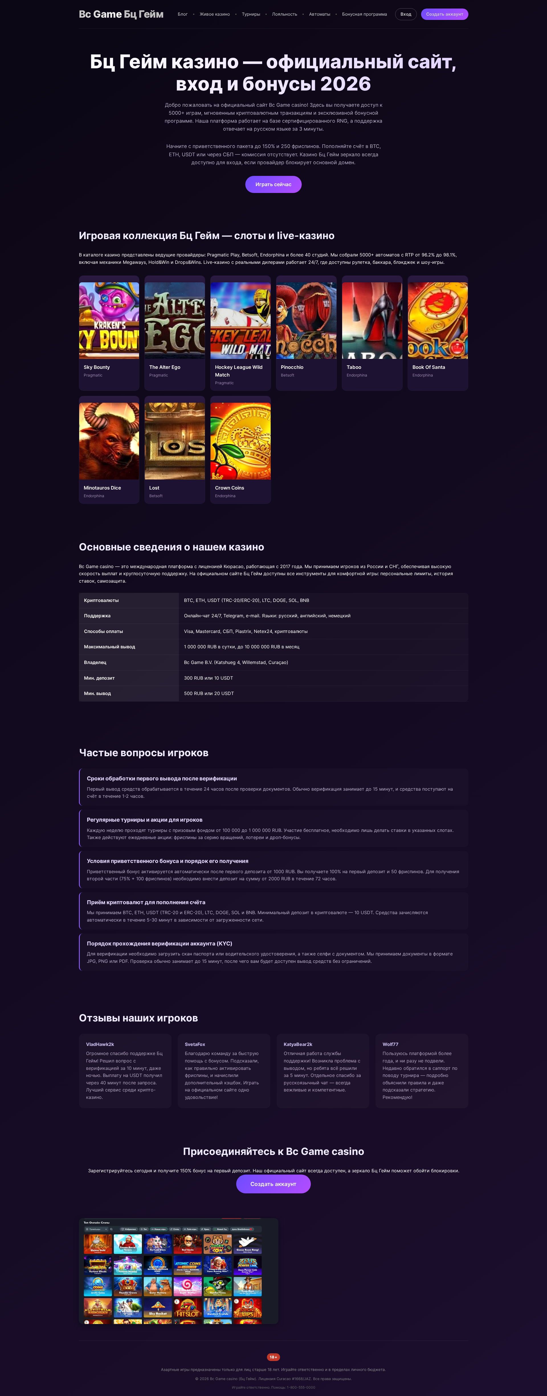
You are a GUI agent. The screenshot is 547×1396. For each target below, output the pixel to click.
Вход (406, 14)
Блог (183, 14)
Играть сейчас (273, 184)
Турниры (251, 14)
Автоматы (319, 14)
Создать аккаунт (444, 14)
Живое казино (215, 14)
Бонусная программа (364, 14)
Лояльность (284, 14)
